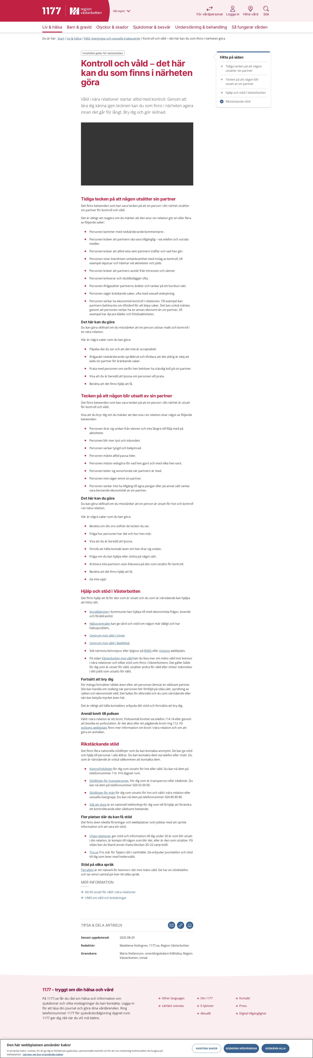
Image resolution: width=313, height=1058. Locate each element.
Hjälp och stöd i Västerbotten (246, 93)
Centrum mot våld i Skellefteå (109, 643)
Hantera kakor (206, 1048)
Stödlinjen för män (102, 793)
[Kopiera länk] (180, 925)
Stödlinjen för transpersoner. (109, 781)
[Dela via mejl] (171, 925)
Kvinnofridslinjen (100, 769)
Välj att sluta (97, 805)
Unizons (164, 651)
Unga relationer (100, 836)
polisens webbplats (94, 728)
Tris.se (93, 852)
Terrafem (87, 870)
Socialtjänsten (99, 612)
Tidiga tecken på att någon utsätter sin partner (244, 68)
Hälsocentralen (99, 624)
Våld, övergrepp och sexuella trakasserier (112, 38)
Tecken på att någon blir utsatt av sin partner (242, 81)
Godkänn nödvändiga (241, 1048)
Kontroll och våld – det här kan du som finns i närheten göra (184, 38)
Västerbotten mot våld (117, 658)
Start (61, 38)
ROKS (148, 651)
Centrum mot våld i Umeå (107, 636)
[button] (189, 925)
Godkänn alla (275, 1048)
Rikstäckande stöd (238, 101)
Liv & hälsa (74, 38)
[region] (156, 1048)
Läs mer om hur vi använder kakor (43, 1054)
